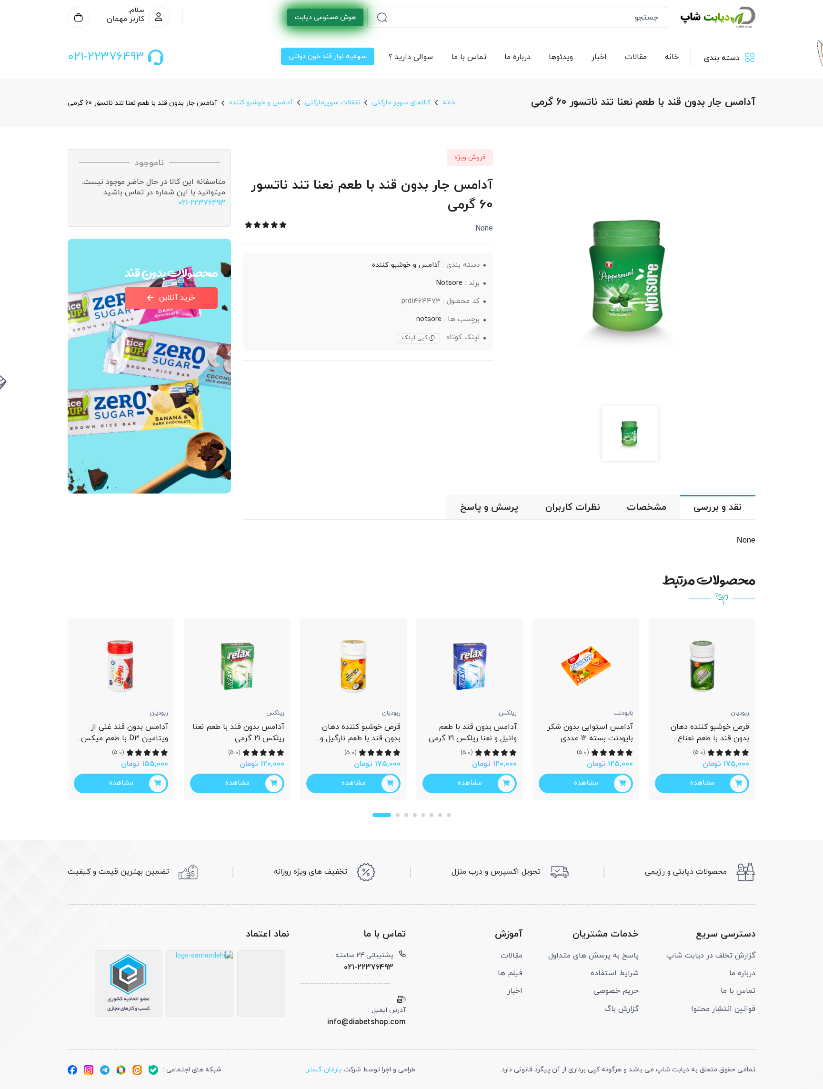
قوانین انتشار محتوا (723, 1009)
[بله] (153, 1069)
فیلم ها (510, 973)
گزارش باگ (621, 1009)
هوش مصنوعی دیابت (325, 17)
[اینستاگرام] (88, 1069)
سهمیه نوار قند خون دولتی (328, 56)
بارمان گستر (323, 1069)
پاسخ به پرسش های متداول (593, 955)
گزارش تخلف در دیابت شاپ (710, 955)
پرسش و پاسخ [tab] (489, 507)
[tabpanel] (121, 709)
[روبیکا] (121, 1069)
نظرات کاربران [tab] (572, 507)
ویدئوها (561, 57)
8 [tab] (449, 815)
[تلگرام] (105, 1069)
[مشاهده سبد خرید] (78, 17)
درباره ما (517, 57)
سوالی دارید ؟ (411, 57)
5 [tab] (423, 815)
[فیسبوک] (72, 1069)
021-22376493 (201, 203)
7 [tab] (440, 815)
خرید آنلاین (177, 297)
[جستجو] (382, 17)
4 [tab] (415, 815)
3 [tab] (406, 815)
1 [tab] (381, 815)
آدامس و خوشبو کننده (406, 265)
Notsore (449, 283)
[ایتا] (137, 1069)
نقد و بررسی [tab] (717, 507)
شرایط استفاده (615, 973)
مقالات (636, 57)
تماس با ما (469, 57)
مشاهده (121, 783)
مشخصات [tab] (646, 507)
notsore (429, 319)
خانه (672, 57)
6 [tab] (431, 815)
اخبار (599, 57)
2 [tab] (398, 815)
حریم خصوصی (616, 991)
